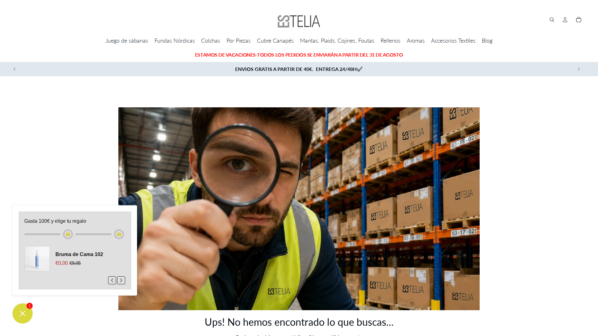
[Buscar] (552, 19)
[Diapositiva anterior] (14, 69)
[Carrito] (579, 19)
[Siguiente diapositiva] (579, 69)
